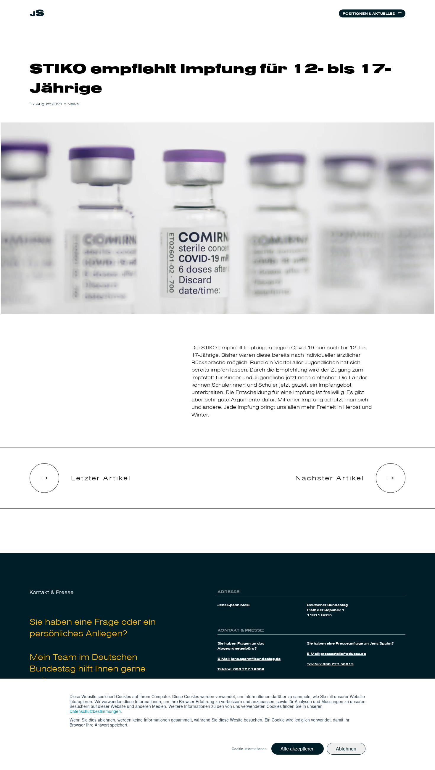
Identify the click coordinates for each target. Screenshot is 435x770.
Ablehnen (346, 748)
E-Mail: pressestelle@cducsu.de (336, 653)
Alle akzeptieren (298, 748)
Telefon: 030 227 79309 (241, 669)
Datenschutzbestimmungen (95, 711)
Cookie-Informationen (249, 748)
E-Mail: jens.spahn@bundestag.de (249, 658)
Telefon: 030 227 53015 (330, 664)
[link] (37, 14)
